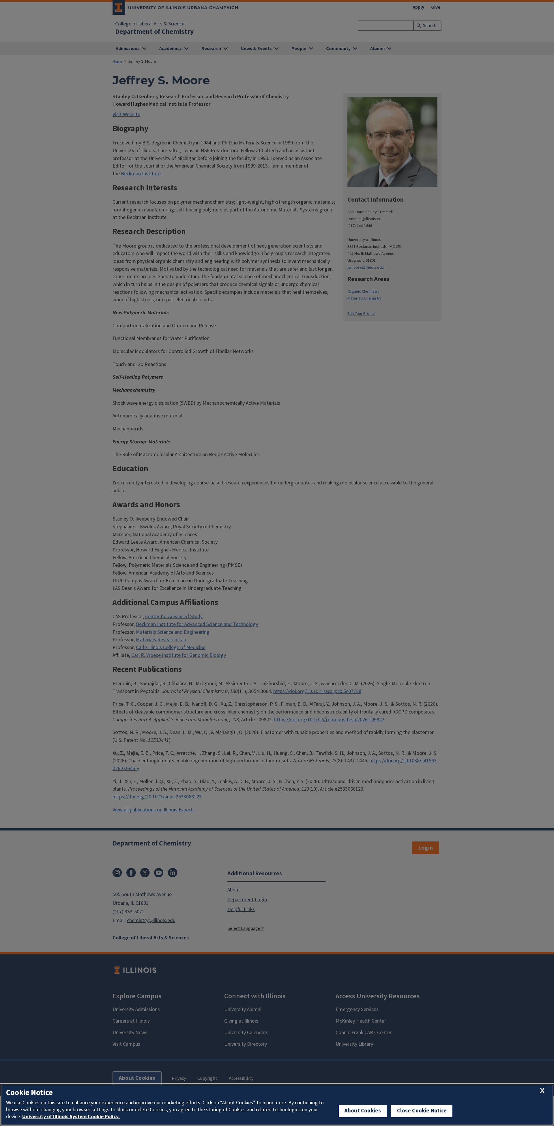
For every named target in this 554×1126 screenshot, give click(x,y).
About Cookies (363, 1111)
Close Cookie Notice (422, 1111)
